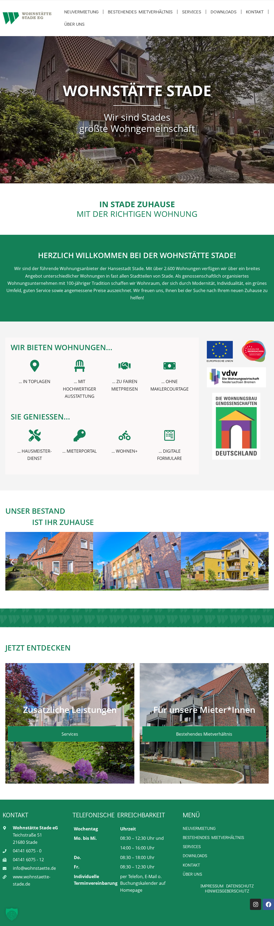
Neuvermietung (81, 12)
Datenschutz (240, 885)
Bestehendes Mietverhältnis (140, 12)
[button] (12, 562)
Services (191, 12)
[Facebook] (268, 904)
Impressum (211, 885)
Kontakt (255, 12)
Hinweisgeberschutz (227, 890)
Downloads (224, 12)
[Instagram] (255, 904)
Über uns (74, 24)
